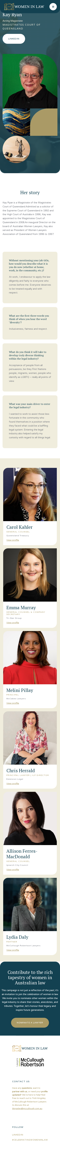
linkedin (17, 1134)
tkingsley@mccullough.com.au (27, 1108)
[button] (53, 6)
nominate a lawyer (30, 1022)
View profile (12, 540)
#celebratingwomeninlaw (30, 1139)
